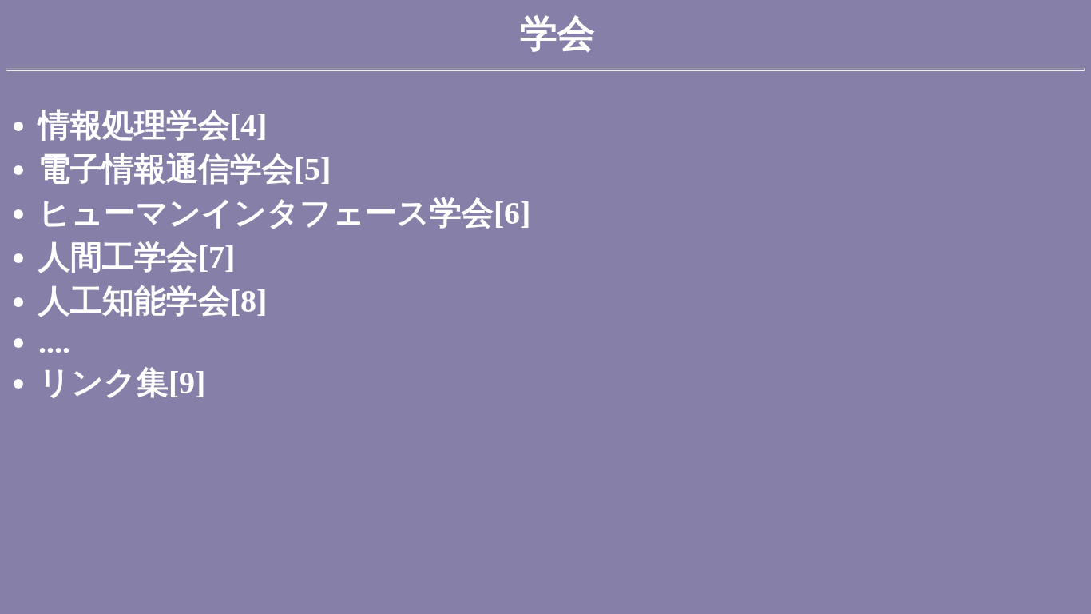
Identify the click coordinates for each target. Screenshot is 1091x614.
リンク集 (103, 383)
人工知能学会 (134, 301)
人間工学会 (118, 257)
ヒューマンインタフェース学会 (266, 213)
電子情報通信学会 (166, 169)
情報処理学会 (134, 125)
